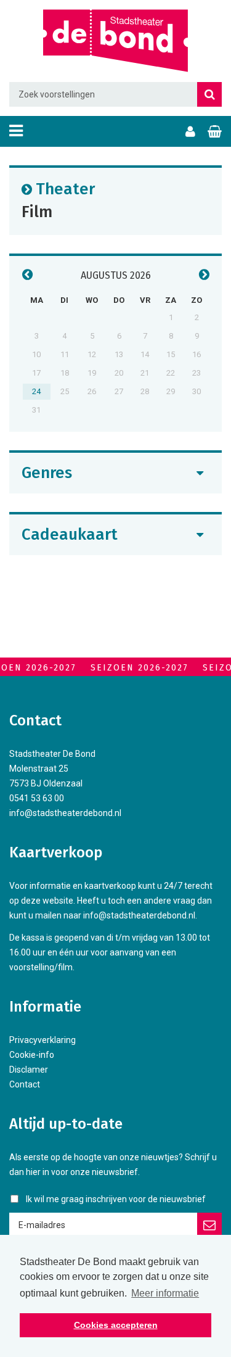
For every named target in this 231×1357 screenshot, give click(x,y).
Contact (24, 1084)
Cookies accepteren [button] (116, 1325)
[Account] (190, 131)
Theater (65, 188)
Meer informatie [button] (165, 1293)
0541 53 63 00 (36, 798)
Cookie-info (31, 1055)
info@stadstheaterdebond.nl (65, 813)
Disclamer (28, 1069)
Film (37, 211)
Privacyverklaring (42, 1040)
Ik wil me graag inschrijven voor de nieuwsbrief (116, 1199)
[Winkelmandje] (215, 131)
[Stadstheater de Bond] (115, 41)
